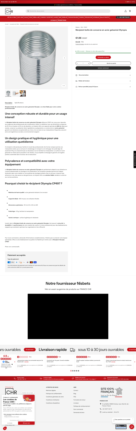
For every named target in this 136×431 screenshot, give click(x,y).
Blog (75, 393)
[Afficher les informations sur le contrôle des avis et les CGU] (12, 364)
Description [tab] (8, 103)
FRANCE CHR (11, 425)
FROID (30, 17)
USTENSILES (96, 17)
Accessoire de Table (14, 24)
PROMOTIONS (62, 20)
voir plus (26, 361)
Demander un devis (103, 57)
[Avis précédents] (15, 362)
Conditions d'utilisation (52, 400)
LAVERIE (55, 17)
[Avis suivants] (135, 362)
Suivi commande (78, 409)
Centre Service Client (70, 1)
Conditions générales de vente (55, 397)
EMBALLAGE (36, 17)
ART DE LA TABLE (11, 17)
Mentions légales (51, 390)
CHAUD (26, 17)
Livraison (76, 403)
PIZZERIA (81, 17)
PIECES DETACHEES (73, 17)
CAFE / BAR (20, 17)
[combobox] (68, 11)
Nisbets (77, 27)
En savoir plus (18, 349)
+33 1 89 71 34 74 (107, 409)
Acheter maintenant (103, 68)
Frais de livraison (80, 44)
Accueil (6, 24)
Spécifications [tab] (19, 103)
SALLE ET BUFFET (104, 17)
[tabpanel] (36, 177)
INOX (60, 17)
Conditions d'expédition (53, 403)
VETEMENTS (53, 20)
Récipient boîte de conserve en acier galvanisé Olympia (29, 24)
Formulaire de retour (79, 400)
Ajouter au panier (111, 63)
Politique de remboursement (82, 406)
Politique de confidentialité (54, 393)
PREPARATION (88, 17)
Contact (76, 390)
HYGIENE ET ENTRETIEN (46, 17)
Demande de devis (79, 412)
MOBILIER (64, 17)
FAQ (75, 397)
